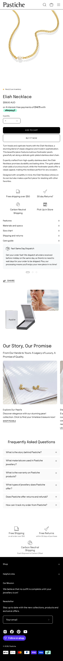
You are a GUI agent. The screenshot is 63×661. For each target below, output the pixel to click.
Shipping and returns (13, 236)
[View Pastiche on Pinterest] (18, 631)
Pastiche (12, 646)
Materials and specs (13, 226)
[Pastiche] (14, 4)
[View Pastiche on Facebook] (12, 631)
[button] (44, 5)
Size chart (8, 231)
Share (11, 280)
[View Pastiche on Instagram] (5, 631)
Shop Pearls (9, 421)
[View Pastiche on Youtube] (25, 631)
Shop (5, 564)
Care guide (8, 241)
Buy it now (31, 138)
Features (7, 221)
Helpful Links (9, 574)
